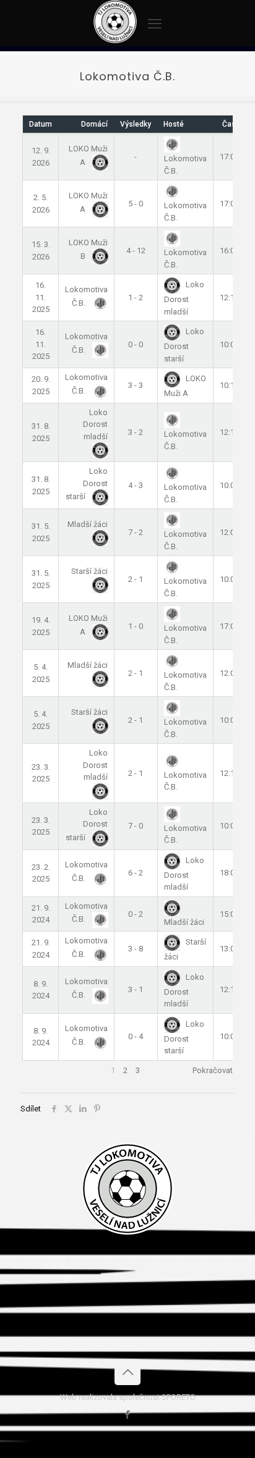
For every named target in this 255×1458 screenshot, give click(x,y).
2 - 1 (135, 579)
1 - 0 (135, 626)
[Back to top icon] (127, 1372)
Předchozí (40, 1070)
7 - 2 (135, 532)
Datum (40, 124)
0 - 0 (135, 344)
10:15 (229, 385)
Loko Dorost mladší (184, 298)
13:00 (229, 948)
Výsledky (135, 124)
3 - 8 (135, 948)
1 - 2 (135, 297)
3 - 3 (135, 385)
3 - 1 (135, 989)
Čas (229, 124)
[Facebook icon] (127, 1414)
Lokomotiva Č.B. (185, 164)
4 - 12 (135, 250)
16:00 (229, 250)
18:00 (229, 872)
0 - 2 (135, 914)
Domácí (94, 124)
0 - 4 (135, 1036)
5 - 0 (135, 203)
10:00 (229, 344)
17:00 (229, 156)
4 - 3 (135, 485)
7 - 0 (135, 825)
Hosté (173, 124)
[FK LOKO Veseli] (115, 40)
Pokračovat (212, 1070)
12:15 (229, 297)
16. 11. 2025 (41, 297)
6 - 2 (135, 872)
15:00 (229, 914)
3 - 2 (135, 432)
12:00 (229, 532)
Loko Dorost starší (184, 345)
